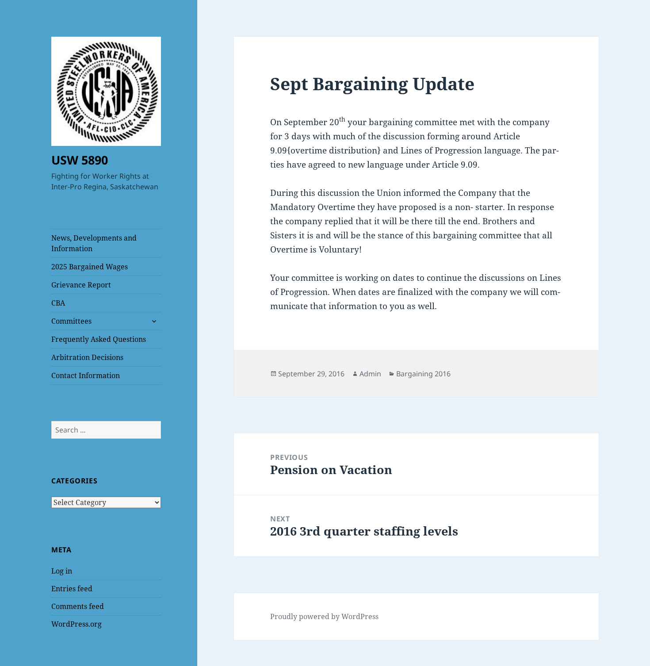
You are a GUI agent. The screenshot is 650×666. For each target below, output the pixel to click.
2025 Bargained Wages (89, 267)
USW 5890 (79, 160)
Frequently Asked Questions (98, 339)
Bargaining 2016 (423, 374)
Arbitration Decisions (87, 357)
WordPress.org (76, 624)
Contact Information (85, 375)
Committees (71, 321)
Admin (370, 374)
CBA (58, 303)
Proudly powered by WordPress (324, 616)
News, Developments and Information (94, 243)
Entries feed (71, 588)
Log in (61, 571)
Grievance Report (81, 285)
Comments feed (77, 606)
